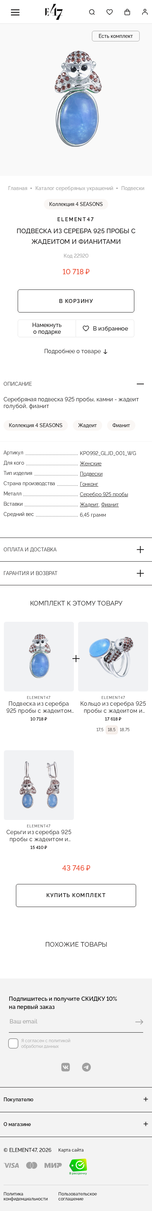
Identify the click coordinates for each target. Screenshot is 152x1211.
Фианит (121, 425)
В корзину (76, 301)
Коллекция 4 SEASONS (76, 204)
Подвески (91, 474)
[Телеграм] (86, 1067)
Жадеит (87, 425)
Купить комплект (76, 895)
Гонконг (89, 484)
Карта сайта (71, 1150)
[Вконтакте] (65, 1067)
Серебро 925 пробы (104, 494)
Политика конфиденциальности (26, 1196)
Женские (90, 463)
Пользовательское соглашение (77, 1196)
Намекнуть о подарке (47, 328)
